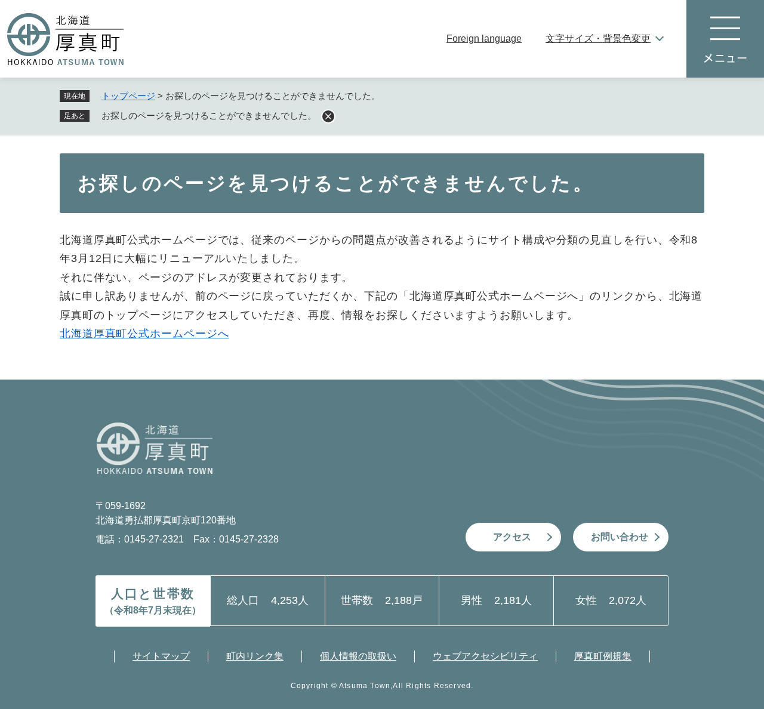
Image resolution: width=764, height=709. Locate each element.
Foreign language (484, 38)
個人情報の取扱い (358, 656)
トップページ (128, 96)
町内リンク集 (255, 656)
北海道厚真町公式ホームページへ (144, 334)
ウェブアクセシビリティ (485, 656)
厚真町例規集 (602, 656)
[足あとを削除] (328, 116)
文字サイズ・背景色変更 (598, 38)
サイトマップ (161, 656)
